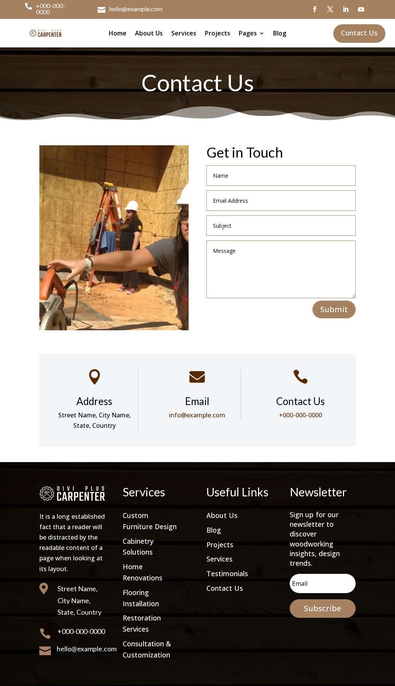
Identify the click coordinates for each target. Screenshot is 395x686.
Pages (248, 33)
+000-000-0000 (50, 8)
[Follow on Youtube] (361, 9)
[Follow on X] (330, 9)
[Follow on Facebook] (315, 9)
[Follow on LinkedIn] (345, 9)
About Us (149, 33)
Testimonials (227, 573)
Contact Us (224, 588)
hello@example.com (135, 8)
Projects (217, 33)
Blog (279, 33)
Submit (334, 309)
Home (118, 33)
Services (183, 33)
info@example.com (197, 415)
